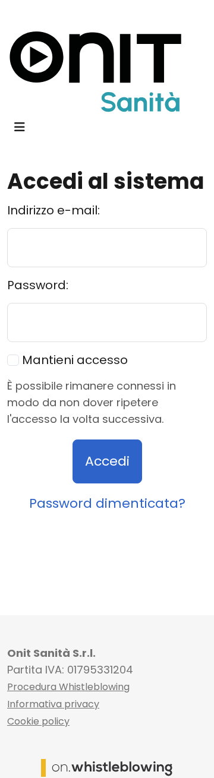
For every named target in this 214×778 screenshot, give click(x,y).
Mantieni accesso (73, 360)
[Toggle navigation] (19, 127)
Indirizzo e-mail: (53, 210)
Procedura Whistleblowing (68, 687)
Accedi (107, 461)
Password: (37, 285)
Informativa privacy (53, 704)
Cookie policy (38, 721)
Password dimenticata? (107, 503)
